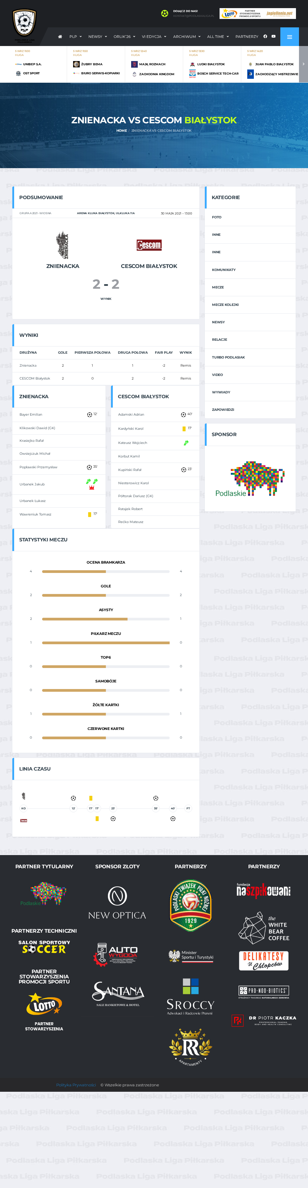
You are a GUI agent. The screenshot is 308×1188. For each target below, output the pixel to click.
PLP (73, 36)
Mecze (218, 287)
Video (217, 375)
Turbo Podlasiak (228, 357)
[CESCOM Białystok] (149, 245)
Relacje (219, 339)
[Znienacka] (63, 245)
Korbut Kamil (129, 456)
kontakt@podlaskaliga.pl (193, 15)
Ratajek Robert (130, 509)
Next (303, 64)
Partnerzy (247, 36)
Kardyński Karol (130, 428)
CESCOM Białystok (35, 378)
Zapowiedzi (223, 410)
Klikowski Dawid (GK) (37, 428)
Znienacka (28, 365)
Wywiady (221, 392)
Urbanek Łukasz (33, 501)
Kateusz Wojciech (132, 443)
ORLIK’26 (122, 36)
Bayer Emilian (31, 414)
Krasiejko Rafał (32, 441)
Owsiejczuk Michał (35, 453)
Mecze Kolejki (225, 305)
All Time (215, 36)
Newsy (95, 36)
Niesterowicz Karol (133, 483)
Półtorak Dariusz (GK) (135, 496)
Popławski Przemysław (38, 467)
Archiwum (184, 36)
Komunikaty (224, 270)
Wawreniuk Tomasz (35, 514)
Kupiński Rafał (129, 470)
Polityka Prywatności (76, 1084)
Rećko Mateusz (130, 522)
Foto (216, 217)
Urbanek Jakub (32, 484)
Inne (216, 234)
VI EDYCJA (152, 36)
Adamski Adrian (131, 414)
